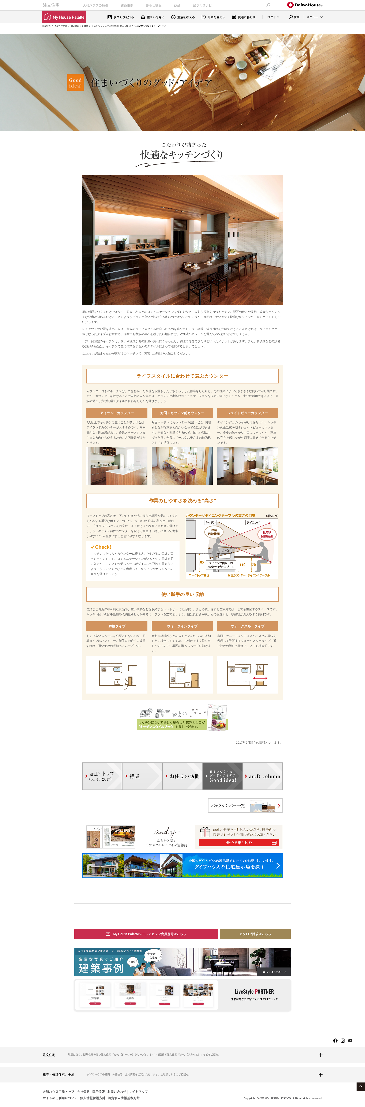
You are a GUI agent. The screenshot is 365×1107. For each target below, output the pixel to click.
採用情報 (98, 1091)
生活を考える (186, 17)
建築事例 (127, 5)
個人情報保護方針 (92, 1098)
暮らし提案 (154, 5)
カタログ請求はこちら (255, 934)
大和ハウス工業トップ (58, 1091)
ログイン (273, 17)
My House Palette (79, 25)
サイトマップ (138, 1091)
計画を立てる (216, 17)
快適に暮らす (247, 17)
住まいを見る (156, 17)
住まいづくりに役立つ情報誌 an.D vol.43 (111, 25)
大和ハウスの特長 (95, 5)
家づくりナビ (202, 5)
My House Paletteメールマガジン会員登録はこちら (149, 934)
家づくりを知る (123, 17)
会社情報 (83, 1091)
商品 (177, 5)
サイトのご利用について (60, 1098)
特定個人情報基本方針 (124, 1098)
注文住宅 (51, 5)
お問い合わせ (116, 1091)
